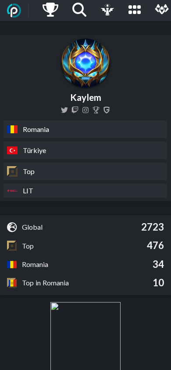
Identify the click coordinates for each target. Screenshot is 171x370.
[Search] (79, 10)
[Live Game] (107, 10)
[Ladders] (50, 10)
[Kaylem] (96, 110)
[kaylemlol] (64, 110)
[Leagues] (134, 10)
